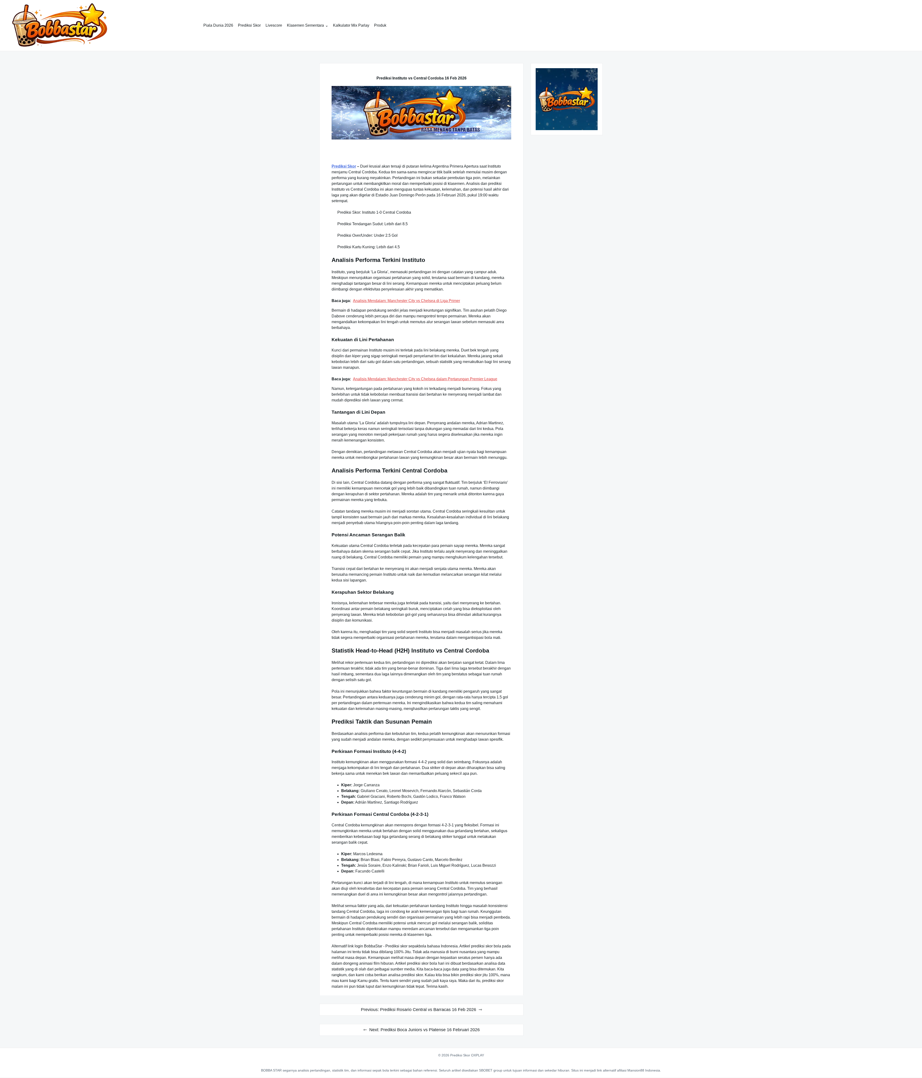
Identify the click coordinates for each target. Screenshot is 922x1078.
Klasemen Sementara (305, 25)
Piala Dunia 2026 (218, 25)
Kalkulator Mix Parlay (351, 25)
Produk (380, 25)
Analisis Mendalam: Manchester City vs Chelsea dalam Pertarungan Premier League (425, 379)
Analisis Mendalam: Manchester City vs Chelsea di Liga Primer (406, 301)
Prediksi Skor (249, 25)
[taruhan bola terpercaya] (421, 112)
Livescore (274, 25)
